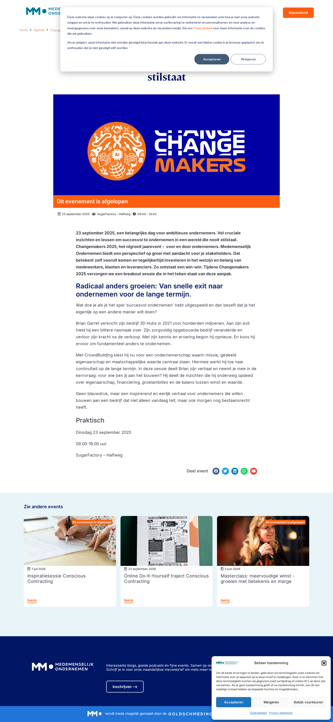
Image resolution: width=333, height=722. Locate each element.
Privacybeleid (202, 28)
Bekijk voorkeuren (308, 702)
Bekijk (32, 600)
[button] (324, 663)
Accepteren (212, 59)
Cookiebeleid (258, 713)
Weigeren (248, 59)
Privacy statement (280, 713)
